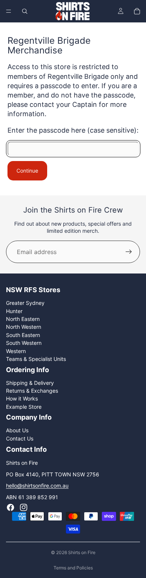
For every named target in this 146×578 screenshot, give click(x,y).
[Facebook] (10, 507)
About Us (17, 430)
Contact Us (19, 438)
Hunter (14, 310)
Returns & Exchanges (32, 390)
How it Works (22, 398)
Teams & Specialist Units (36, 359)
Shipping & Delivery (30, 382)
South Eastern (23, 335)
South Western (24, 343)
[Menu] (8, 11)
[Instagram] (23, 507)
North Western (23, 327)
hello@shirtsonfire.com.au (37, 485)
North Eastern (23, 319)
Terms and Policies (73, 568)
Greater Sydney (25, 303)
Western (16, 350)
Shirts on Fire (81, 552)
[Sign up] (129, 252)
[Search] (24, 11)
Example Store (24, 406)
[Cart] (137, 11)
